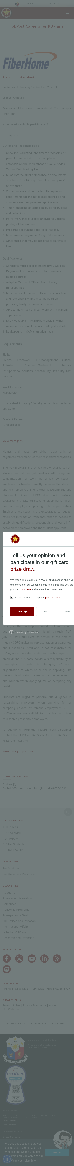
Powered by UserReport (26, 632)
